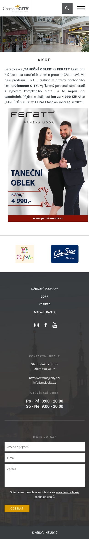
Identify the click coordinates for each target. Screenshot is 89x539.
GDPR (44, 296)
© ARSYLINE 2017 (45, 532)
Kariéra (44, 304)
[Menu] (81, 8)
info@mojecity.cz (44, 382)
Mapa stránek (44, 312)
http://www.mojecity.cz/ (44, 378)
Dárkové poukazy (44, 289)
